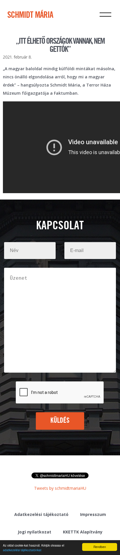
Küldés (60, 420)
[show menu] (105, 14)
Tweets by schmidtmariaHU (60, 488)
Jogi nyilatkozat (34, 532)
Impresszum (93, 514)
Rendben (99, 547)
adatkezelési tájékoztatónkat (22, 550)
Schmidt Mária (30, 15)
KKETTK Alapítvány (83, 532)
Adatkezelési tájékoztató (41, 514)
